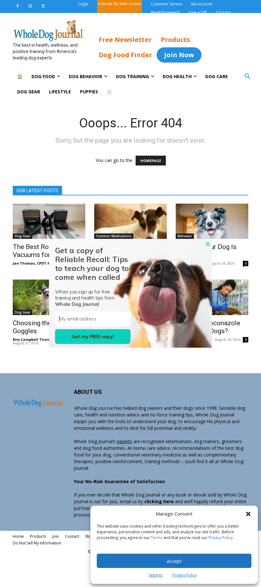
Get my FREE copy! (93, 337)
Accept (174, 561)
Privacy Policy (220, 537)
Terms (156, 537)
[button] (248, 514)
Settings (156, 575)
